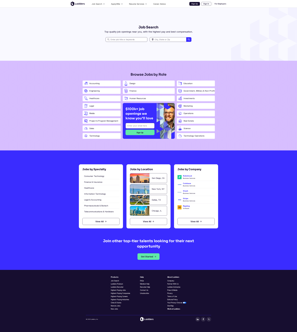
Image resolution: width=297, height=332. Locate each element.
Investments (189, 98)
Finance (132, 91)
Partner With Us (173, 284)
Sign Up (194, 4)
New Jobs (114, 309)
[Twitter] (209, 319)
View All (99, 221)
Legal (91, 106)
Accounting (94, 83)
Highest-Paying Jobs (118, 290)
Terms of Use (172, 296)
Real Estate (189, 121)
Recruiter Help (145, 287)
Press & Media (172, 290)
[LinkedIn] (197, 319)
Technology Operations (194, 136)
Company (170, 281)
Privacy (170, 293)
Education (188, 83)
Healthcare (94, 98)
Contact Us (144, 290)
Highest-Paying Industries (120, 299)
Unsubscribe (144, 293)
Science (187, 128)
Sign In (206, 4)
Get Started (147, 256)
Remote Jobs (115, 306)
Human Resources (137, 98)
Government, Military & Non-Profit (199, 91)
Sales (91, 128)
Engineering (94, 91)
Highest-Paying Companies (120, 293)
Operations (188, 113)
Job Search (115, 281)
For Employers (220, 4)
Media (92, 113)
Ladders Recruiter (117, 287)
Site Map (170, 306)
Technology (94, 136)
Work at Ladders (173, 309)
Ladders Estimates (173, 287)
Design (132, 83)
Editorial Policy (172, 299)
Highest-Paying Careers (119, 296)
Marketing (188, 106)
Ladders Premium (117, 284)
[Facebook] (203, 319)
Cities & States (116, 303)
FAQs (142, 281)
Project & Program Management (103, 121)
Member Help (145, 284)
